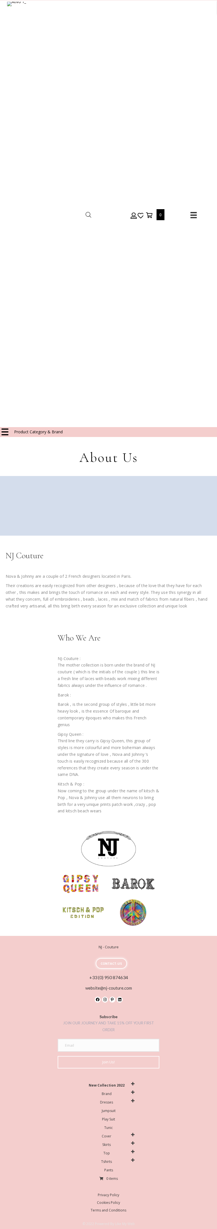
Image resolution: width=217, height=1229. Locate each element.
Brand (107, 1093)
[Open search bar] (88, 214)
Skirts (106, 1144)
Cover (106, 1136)
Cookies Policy (108, 1202)
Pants (108, 1170)
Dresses (106, 1102)
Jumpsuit (109, 1110)
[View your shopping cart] (150, 214)
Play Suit (108, 1119)
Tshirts (106, 1161)
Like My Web (125, 1223)
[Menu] (193, 215)
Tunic (108, 1127)
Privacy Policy (108, 1195)
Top (106, 1153)
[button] (133, 215)
